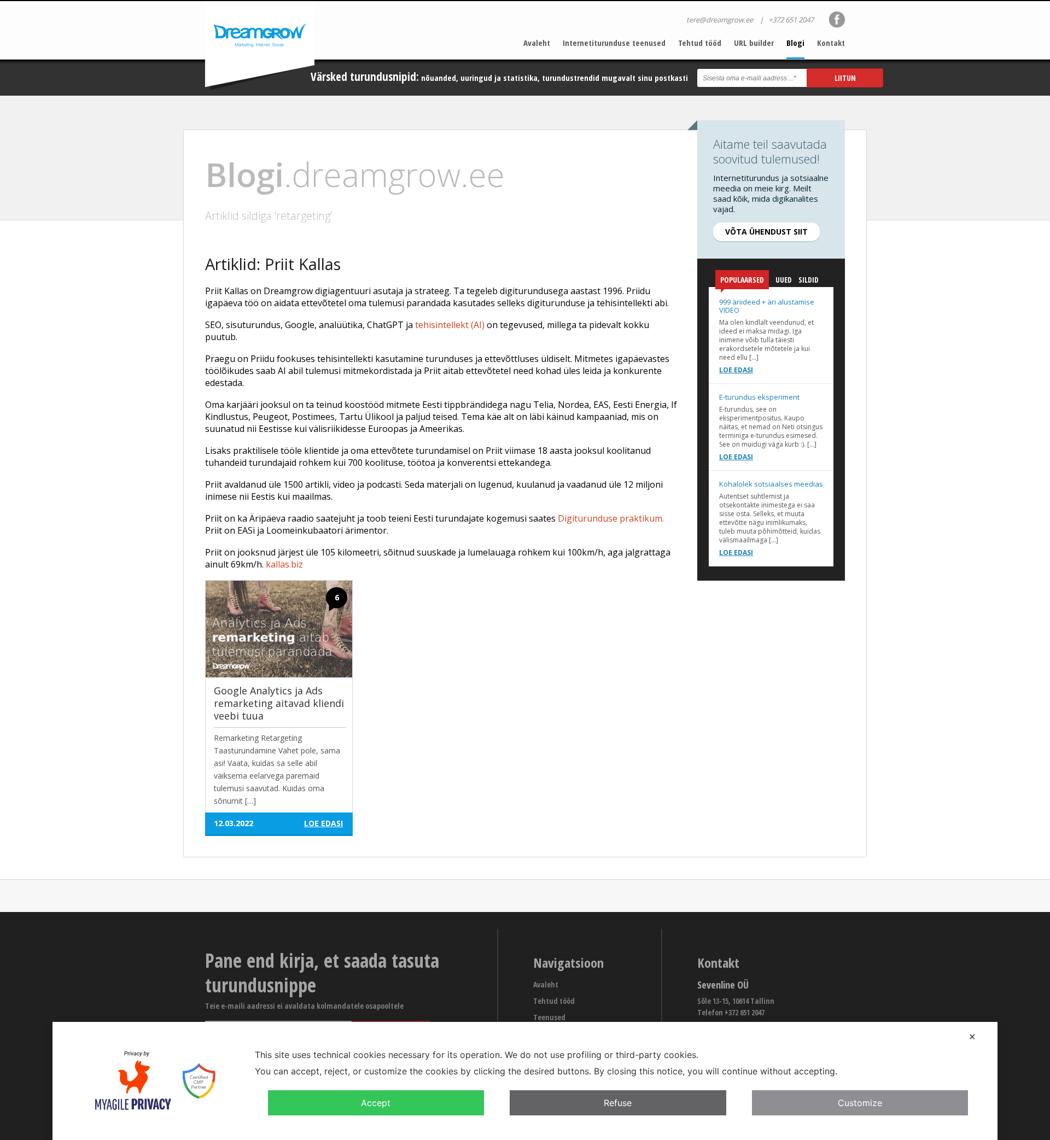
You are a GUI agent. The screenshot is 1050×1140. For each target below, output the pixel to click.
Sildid (808, 279)
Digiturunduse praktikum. (611, 518)
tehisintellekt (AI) (450, 325)
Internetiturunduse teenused (614, 42)
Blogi (795, 42)
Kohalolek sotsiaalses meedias (771, 484)
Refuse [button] (618, 1102)
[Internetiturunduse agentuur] (259, 45)
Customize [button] (860, 1102)
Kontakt (831, 42)
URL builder (754, 42)
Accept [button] (375, 1102)
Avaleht (536, 42)
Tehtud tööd (699, 42)
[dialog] (525, 1081)
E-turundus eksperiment (759, 397)
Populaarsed (742, 279)
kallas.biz (284, 564)
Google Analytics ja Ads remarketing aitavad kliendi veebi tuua (279, 703)
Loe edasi (736, 370)
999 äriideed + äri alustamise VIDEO (766, 306)
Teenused (549, 1017)
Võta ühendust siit (766, 231)
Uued (783, 279)
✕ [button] (972, 1036)
